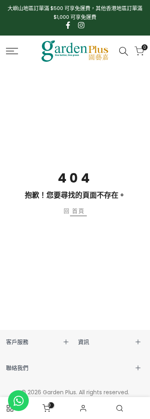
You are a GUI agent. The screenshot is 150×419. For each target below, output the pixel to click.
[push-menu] (12, 51)
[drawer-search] (123, 51)
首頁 (78, 211)
